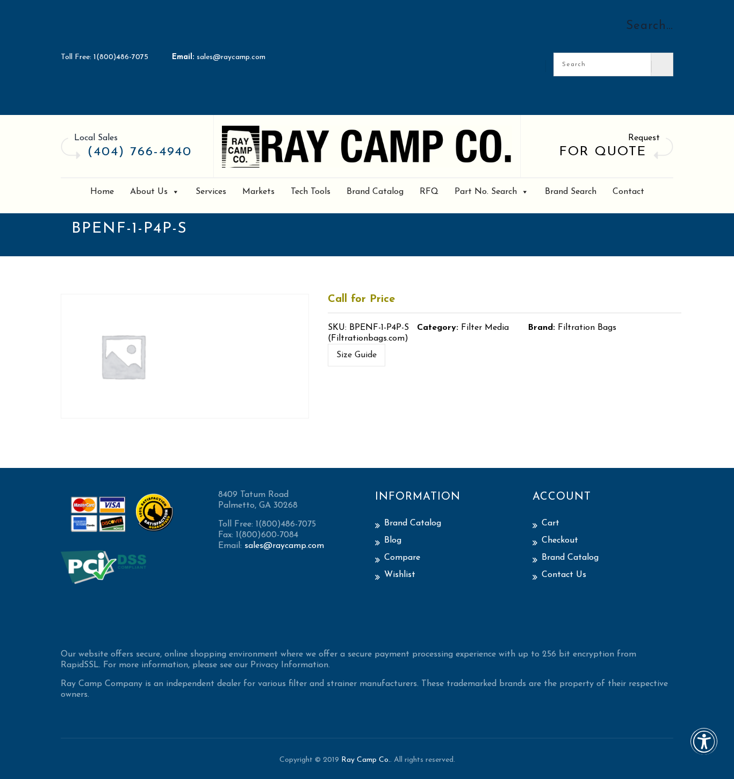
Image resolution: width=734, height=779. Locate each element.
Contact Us (564, 575)
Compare (402, 557)
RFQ (429, 191)
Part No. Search (486, 191)
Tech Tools (310, 191)
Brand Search (570, 191)
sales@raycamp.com (231, 57)
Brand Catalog (375, 191)
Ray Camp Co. (365, 760)
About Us (149, 191)
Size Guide (356, 355)
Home (102, 191)
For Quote (602, 152)
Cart (550, 523)
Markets (258, 191)
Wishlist (399, 575)
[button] (704, 749)
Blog (392, 540)
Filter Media (485, 327)
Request (644, 138)
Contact (628, 191)
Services (211, 191)
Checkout (560, 540)
